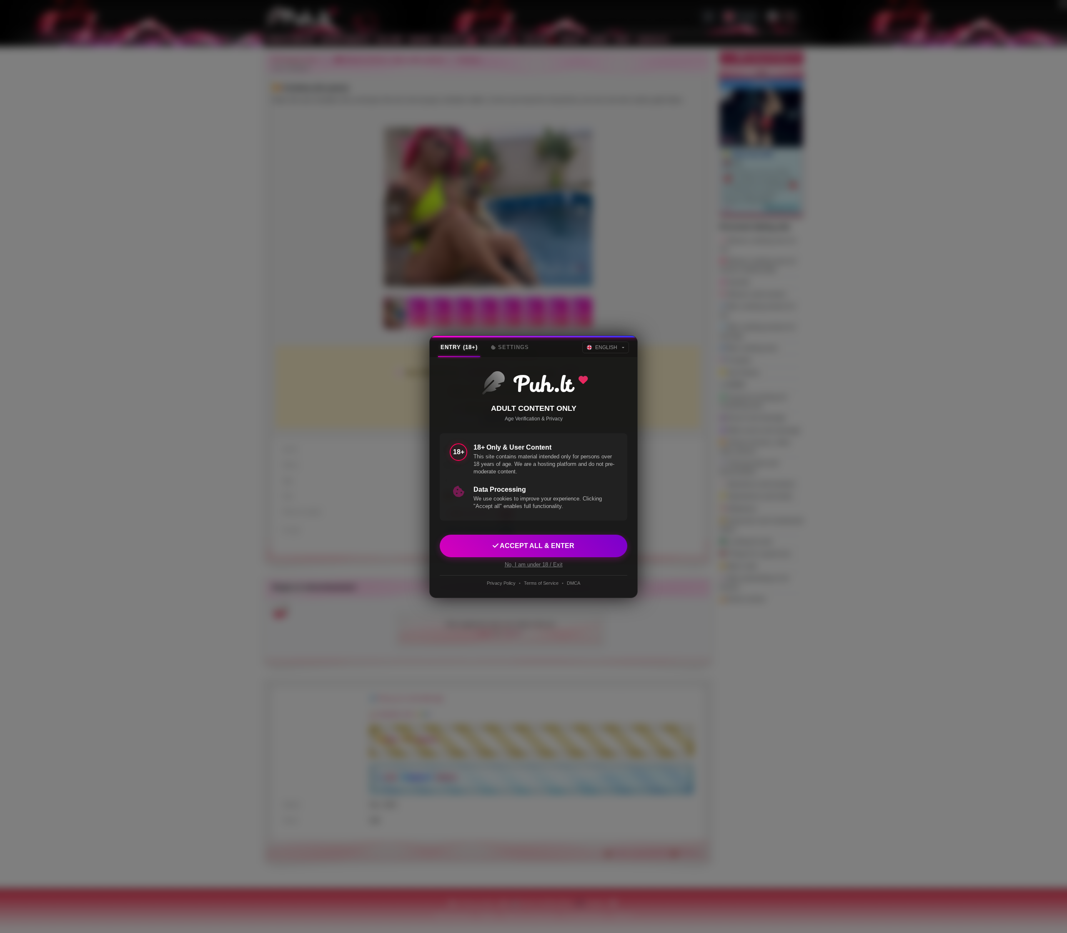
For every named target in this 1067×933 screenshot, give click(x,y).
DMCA (573, 583)
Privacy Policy (501, 583)
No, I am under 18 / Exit (534, 564)
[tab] (459, 347)
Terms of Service (541, 583)
